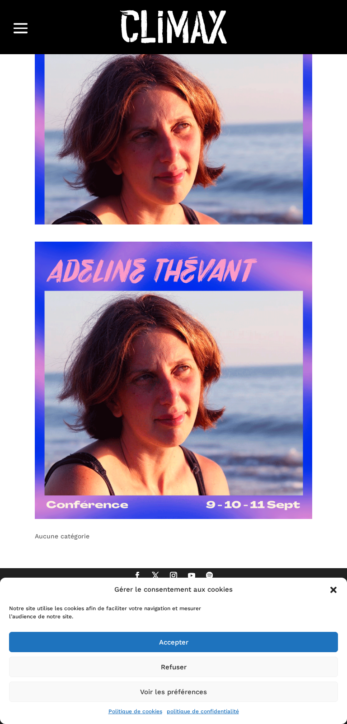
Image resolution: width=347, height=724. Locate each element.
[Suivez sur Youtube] (191, 575)
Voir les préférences (173, 692)
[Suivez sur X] (155, 575)
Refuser (174, 667)
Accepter (173, 642)
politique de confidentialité (203, 711)
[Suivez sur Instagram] (173, 575)
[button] (333, 589)
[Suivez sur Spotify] (209, 575)
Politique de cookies (135, 711)
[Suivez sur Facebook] (137, 575)
